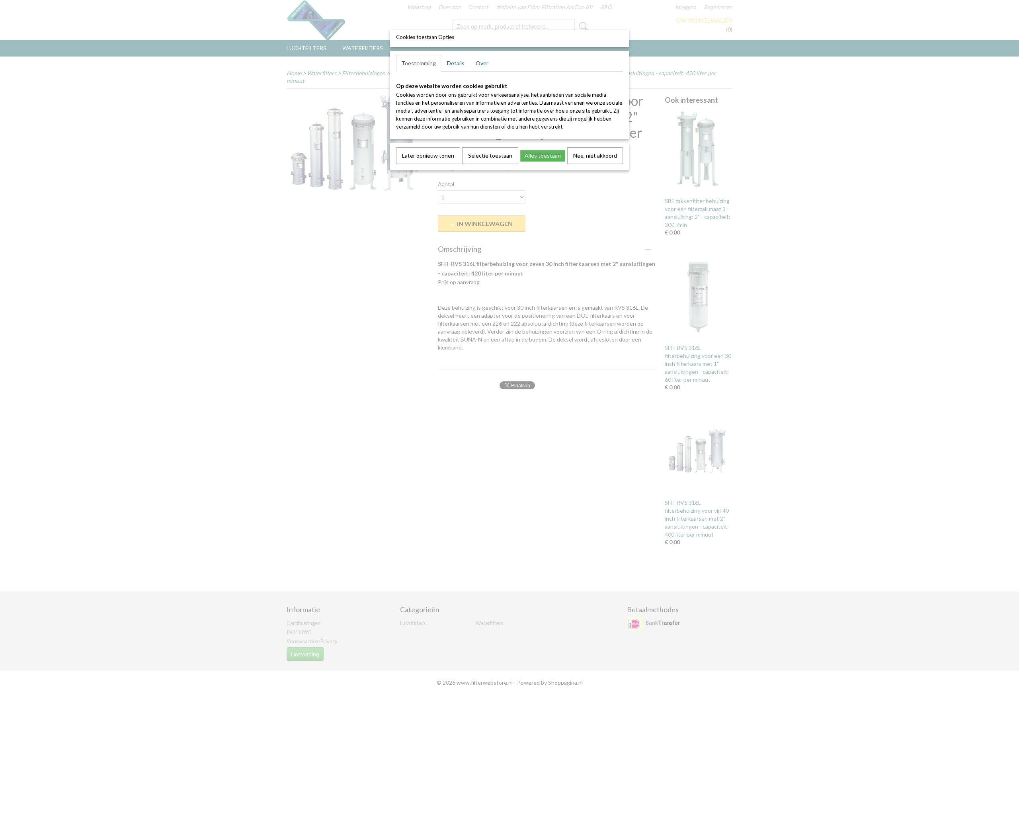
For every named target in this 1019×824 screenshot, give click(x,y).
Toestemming (418, 63)
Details (456, 63)
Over (482, 63)
